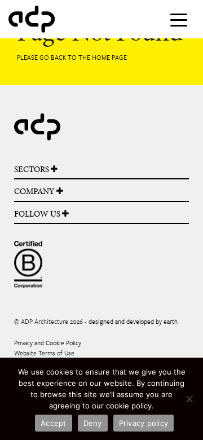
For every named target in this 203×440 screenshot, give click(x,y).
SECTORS (32, 169)
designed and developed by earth (133, 321)
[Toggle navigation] (179, 19)
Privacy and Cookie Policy (47, 342)
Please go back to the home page (72, 57)
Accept (54, 423)
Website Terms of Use (44, 353)
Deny (92, 423)
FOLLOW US (38, 213)
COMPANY (35, 191)
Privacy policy (144, 423)
